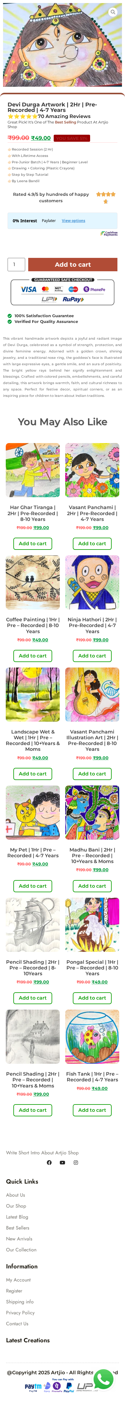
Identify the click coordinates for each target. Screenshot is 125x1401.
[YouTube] (62, 1162)
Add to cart (73, 264)
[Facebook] (49, 1162)
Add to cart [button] (33, 543)
